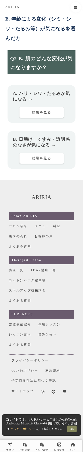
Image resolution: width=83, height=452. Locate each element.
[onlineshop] (64, 392)
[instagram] (42, 392)
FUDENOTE (22, 314)
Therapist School (27, 260)
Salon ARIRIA (25, 216)
